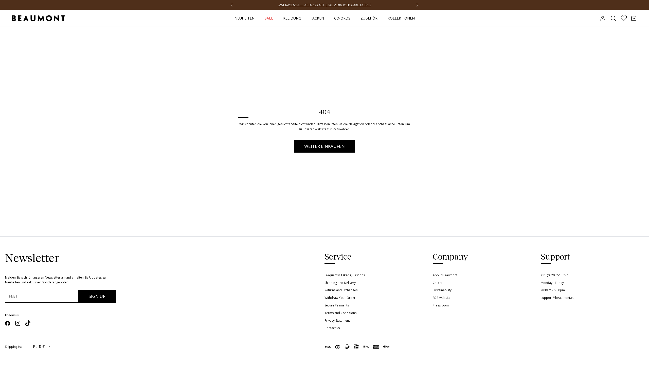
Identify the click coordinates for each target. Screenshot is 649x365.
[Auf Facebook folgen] (7, 323)
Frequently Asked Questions (344, 275)
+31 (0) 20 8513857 (554, 275)
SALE (269, 18)
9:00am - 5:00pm (553, 290)
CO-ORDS (342, 18)
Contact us (332, 328)
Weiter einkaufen (324, 146)
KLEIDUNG (292, 18)
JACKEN (317, 18)
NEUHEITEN (245, 18)
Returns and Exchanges (340, 290)
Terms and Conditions (340, 313)
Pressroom (441, 305)
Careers (438, 283)
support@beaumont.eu (557, 298)
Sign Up (97, 296)
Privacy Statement (337, 320)
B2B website (441, 298)
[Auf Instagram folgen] (17, 323)
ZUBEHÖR (368, 18)
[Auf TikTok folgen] (27, 323)
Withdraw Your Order (339, 298)
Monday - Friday (552, 283)
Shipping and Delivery (340, 283)
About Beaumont (445, 275)
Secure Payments (336, 305)
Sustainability (442, 290)
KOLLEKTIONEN (401, 18)
